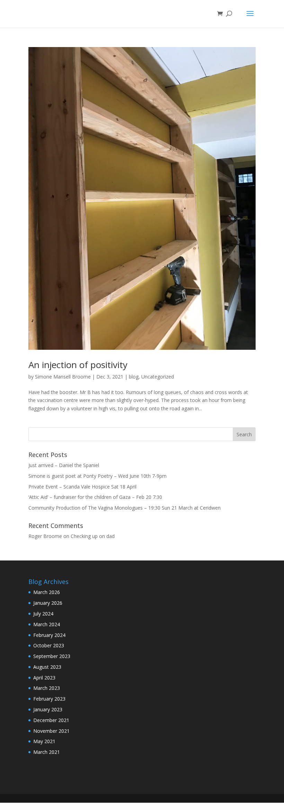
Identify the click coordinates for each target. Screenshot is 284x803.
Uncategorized (157, 376)
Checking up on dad (93, 536)
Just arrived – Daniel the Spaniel (63, 465)
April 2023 (44, 677)
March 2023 (46, 688)
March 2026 (46, 592)
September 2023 (51, 656)
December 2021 (51, 720)
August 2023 (47, 667)
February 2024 (49, 635)
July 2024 (43, 613)
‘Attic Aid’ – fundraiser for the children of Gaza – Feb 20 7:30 (95, 497)
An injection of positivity (77, 364)
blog (134, 376)
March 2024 (46, 624)
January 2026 (47, 603)
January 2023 (47, 709)
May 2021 (44, 741)
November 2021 (51, 731)
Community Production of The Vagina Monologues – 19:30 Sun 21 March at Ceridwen (124, 507)
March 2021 (46, 752)
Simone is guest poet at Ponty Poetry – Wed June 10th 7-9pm (97, 476)
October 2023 (48, 645)
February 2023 (49, 698)
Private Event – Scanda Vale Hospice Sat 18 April (82, 486)
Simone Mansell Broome (63, 376)
